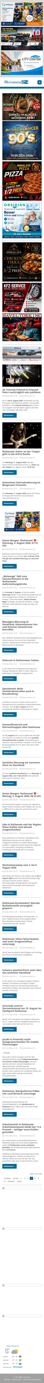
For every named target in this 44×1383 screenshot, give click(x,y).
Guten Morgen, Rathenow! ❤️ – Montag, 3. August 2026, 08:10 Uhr (21, 795)
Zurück (15, 1178)
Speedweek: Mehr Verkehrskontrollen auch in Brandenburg (18, 691)
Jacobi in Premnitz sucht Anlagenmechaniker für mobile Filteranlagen (20, 1042)
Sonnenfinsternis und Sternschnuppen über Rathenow (21, 726)
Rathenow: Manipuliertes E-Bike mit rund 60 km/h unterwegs (21, 1092)
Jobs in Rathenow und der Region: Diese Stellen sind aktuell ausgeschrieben (21, 827)
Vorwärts (11, 1181)
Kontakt (7, 1379)
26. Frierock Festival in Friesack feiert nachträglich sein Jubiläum (21, 391)
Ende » (20, 1181)
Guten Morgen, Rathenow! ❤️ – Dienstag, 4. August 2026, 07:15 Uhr (20, 543)
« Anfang (7, 1178)
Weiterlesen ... (9, 415)
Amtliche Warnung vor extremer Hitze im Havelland (21, 764)
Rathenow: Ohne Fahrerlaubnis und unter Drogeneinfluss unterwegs (20, 941)
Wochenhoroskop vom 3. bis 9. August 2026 (19, 866)
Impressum (16, 1379)
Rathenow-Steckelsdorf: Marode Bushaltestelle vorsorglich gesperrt (21, 905)
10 (4, 1181)
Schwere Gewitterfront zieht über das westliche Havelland (22, 971)
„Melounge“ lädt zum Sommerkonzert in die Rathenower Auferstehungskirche (15, 580)
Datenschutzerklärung (32, 1379)
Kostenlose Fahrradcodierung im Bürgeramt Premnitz (21, 484)
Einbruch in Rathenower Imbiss (20, 660)
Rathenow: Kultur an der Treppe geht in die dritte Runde (21, 453)
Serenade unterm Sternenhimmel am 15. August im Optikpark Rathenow (21, 1008)
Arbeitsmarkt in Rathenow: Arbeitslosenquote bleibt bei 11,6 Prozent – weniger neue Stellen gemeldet (21, 1128)
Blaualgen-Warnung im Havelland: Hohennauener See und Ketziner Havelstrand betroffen (20, 625)
